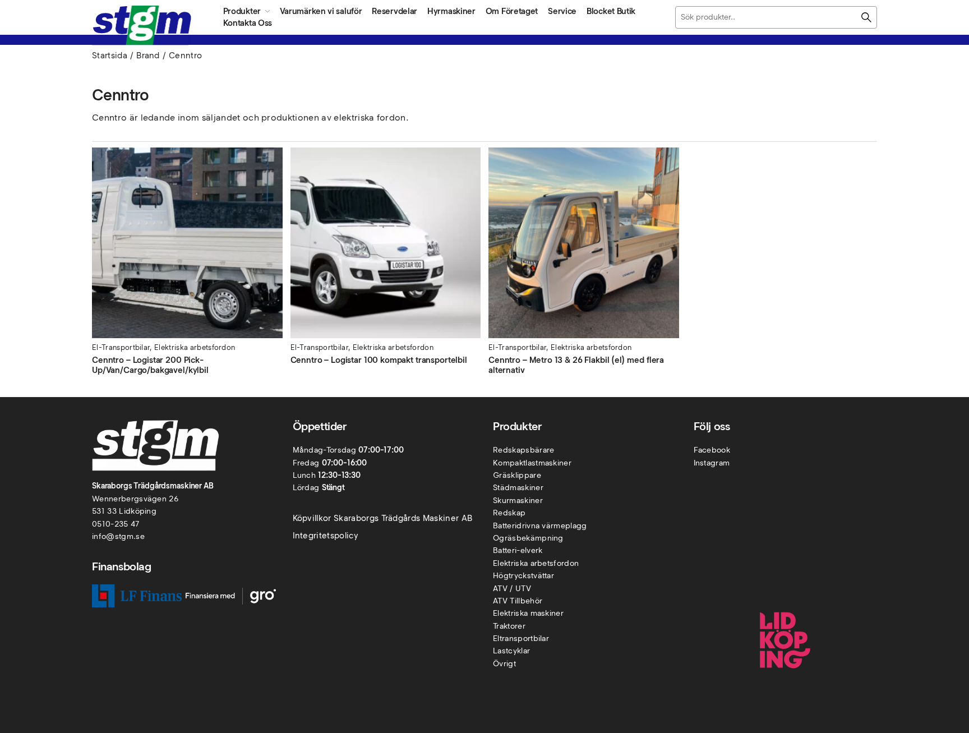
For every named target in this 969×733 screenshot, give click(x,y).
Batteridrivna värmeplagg (540, 526)
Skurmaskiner (518, 500)
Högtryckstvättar (523, 575)
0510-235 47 (116, 524)
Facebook (712, 450)
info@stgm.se (118, 536)
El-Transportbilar (121, 347)
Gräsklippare (517, 475)
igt (511, 664)
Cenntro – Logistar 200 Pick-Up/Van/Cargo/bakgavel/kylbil (150, 365)
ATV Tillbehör (517, 601)
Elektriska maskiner (528, 613)
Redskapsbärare (523, 450)
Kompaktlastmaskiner (532, 463)
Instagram (712, 463)
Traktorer (509, 626)
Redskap (509, 513)
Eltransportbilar (521, 638)
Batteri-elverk (517, 550)
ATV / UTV (512, 588)
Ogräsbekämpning (528, 538)
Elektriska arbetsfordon (194, 347)
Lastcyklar (511, 651)
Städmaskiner (518, 487)
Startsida (109, 55)
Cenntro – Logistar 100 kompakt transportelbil (378, 360)
